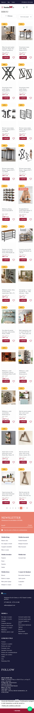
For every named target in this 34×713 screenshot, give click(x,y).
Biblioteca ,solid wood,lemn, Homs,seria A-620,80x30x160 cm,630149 (23, 374)
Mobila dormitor (6, 554)
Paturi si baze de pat (7, 625)
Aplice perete (21, 578)
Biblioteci (4, 629)
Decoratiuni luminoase (24, 575)
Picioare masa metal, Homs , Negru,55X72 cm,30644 (8, 129)
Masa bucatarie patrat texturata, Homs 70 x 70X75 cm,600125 (8, 48)
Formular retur (5, 648)
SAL (2, 659)
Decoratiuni (21, 631)
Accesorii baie (22, 558)
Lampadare (21, 581)
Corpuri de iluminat (24, 572)
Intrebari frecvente (6, 650)
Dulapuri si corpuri (6, 584)
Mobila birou (5, 572)
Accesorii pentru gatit (24, 619)
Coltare (3, 621)
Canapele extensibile (6, 546)
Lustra (20, 584)
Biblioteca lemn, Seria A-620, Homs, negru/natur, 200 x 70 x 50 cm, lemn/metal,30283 (8, 293)
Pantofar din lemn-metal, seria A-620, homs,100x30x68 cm (8, 251)
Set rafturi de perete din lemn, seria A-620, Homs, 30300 (8, 332)
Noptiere (3, 558)
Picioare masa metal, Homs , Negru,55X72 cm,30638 (25, 170)
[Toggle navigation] (2, 7)
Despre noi (3, 2)
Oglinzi (20, 627)
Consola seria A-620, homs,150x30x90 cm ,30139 (25, 251)
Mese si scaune (5, 550)
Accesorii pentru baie (24, 617)
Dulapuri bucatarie (23, 543)
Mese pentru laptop (6, 581)
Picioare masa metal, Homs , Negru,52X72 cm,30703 (25, 129)
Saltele (3, 567)
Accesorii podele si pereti (23, 622)
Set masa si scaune (6, 617)
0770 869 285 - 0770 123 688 (27, 2)
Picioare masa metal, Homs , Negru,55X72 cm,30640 (8, 170)
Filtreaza (9, 16)
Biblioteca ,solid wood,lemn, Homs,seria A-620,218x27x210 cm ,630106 (8, 414)
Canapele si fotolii (6, 619)
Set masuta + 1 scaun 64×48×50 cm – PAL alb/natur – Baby (25, 291)
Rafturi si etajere (5, 578)
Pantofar (3, 564)
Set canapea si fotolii (6, 543)
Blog (9, 2)
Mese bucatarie (22, 546)
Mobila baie (22, 554)
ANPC (3, 656)
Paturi (2, 561)
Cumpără (6, 57)
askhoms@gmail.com (9, 605)
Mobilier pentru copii (7, 632)
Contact (13, 2)
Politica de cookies (6, 654)
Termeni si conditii (6, 644)
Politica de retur (6, 646)
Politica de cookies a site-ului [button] (11, 705)
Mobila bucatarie (23, 537)
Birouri (3, 575)
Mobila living (5, 537)
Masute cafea (4, 540)
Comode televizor (6, 623)
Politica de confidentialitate (20, 530)
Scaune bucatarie (22, 540)
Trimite (30, 525)
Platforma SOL (5, 661)
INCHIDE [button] (17, 710)
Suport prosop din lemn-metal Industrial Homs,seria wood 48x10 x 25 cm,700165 (8, 495)
